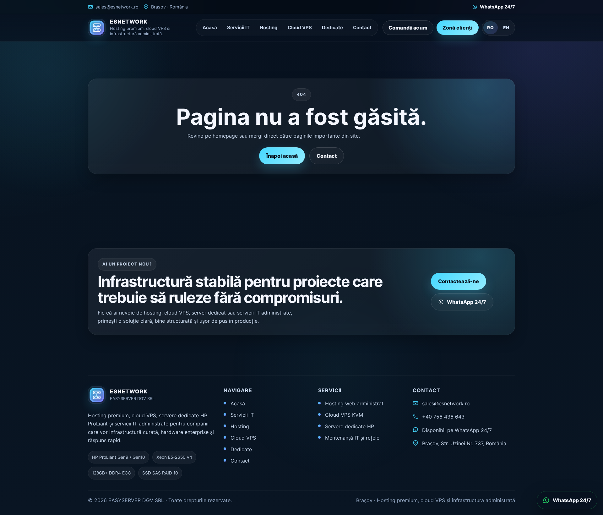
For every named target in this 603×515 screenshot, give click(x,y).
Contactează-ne (458, 281)
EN (506, 27)
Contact (362, 27)
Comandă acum (407, 28)
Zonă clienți (458, 28)
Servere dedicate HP (349, 426)
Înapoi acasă (282, 156)
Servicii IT (238, 27)
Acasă (210, 27)
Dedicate (332, 27)
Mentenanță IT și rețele (352, 438)
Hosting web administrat (354, 403)
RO (490, 27)
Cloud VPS (300, 27)
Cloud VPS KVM (344, 415)
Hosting (269, 27)
